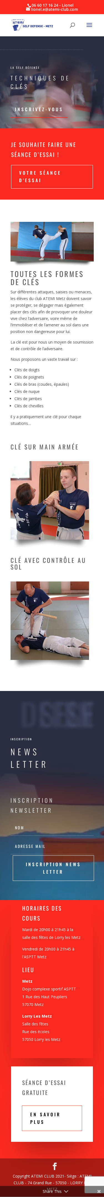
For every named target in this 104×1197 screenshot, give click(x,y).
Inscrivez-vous (39, 109)
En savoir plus (45, 1118)
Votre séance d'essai (40, 176)
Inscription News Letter (53, 868)
